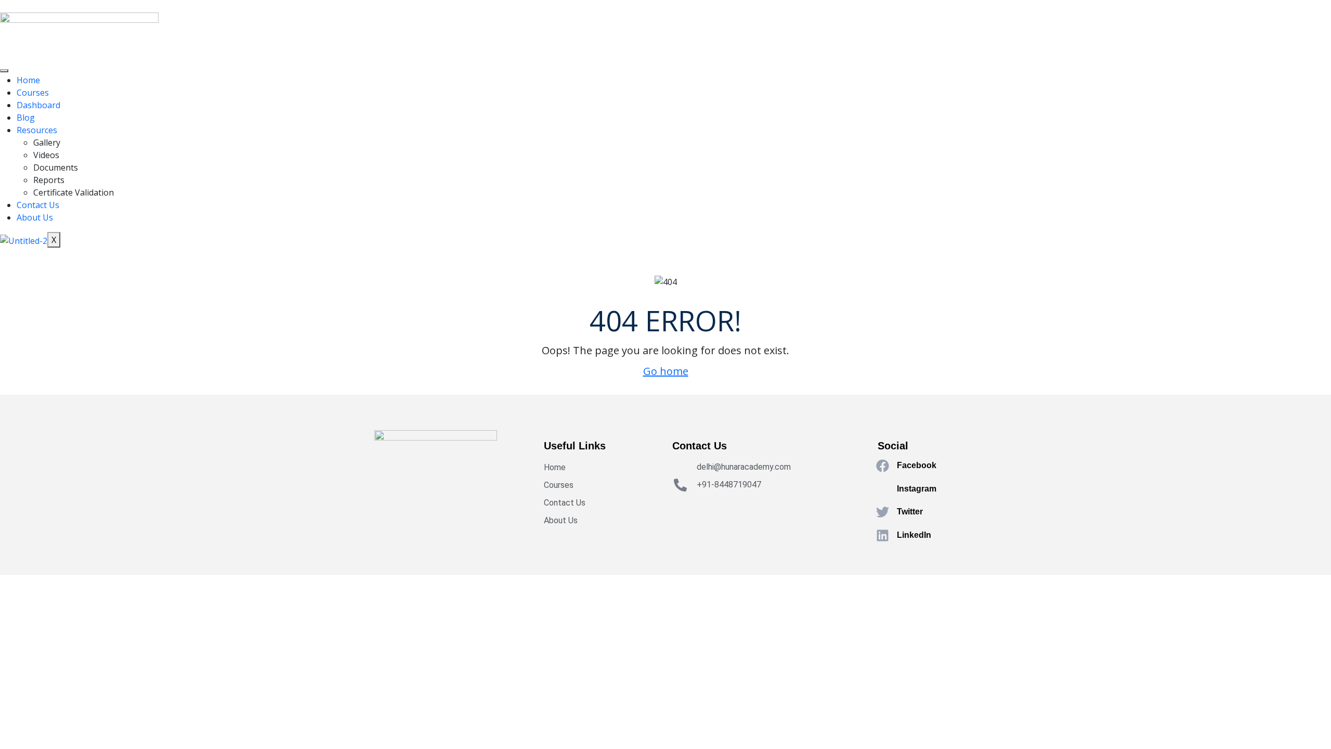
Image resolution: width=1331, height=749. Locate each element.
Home (28, 80)
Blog (26, 117)
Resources (37, 130)
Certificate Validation (73, 192)
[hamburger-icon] (4, 70)
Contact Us (38, 205)
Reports (48, 180)
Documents (55, 167)
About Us (35, 217)
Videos (46, 155)
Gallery (46, 142)
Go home (665, 371)
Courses (33, 92)
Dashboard (38, 105)
